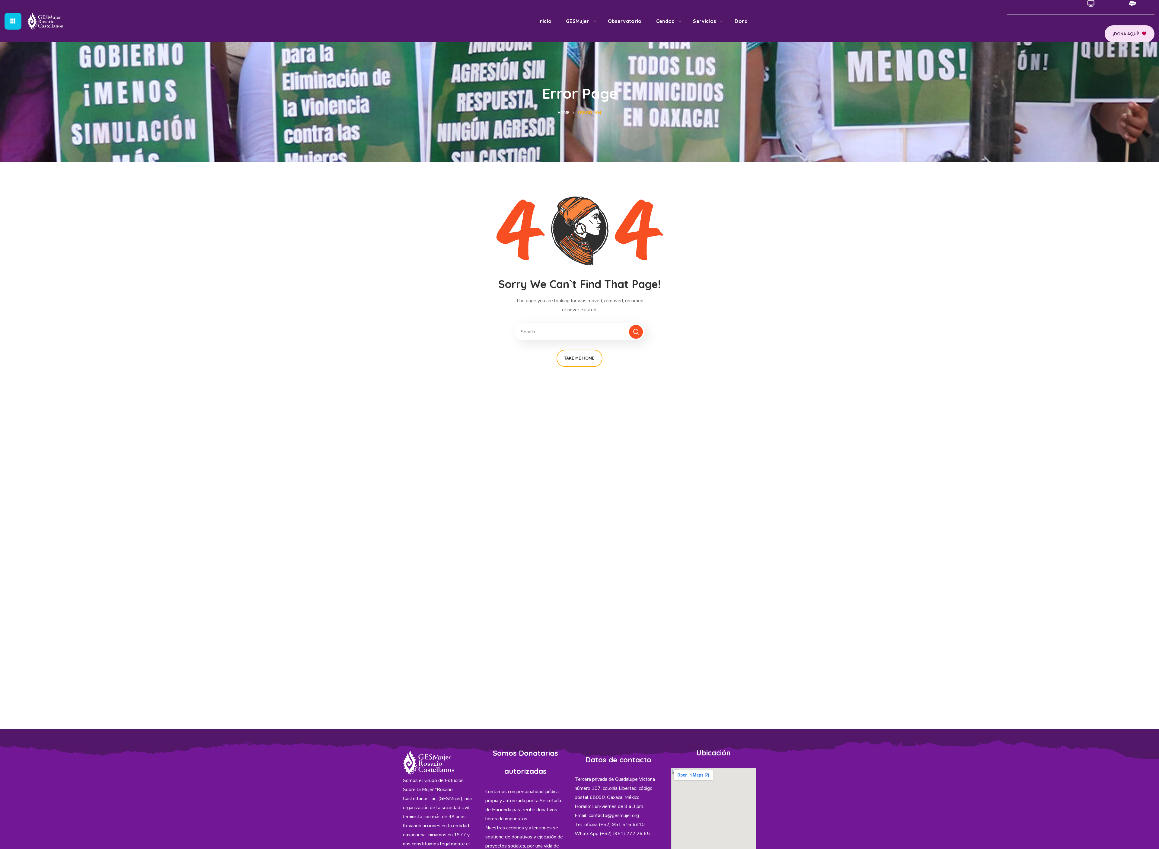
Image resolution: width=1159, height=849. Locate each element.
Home (564, 112)
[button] (1129, 33)
